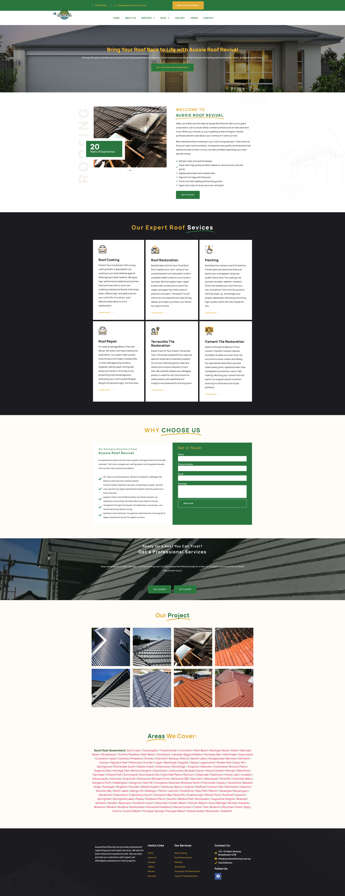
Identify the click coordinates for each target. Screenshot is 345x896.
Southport (163, 754)
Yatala (194, 762)
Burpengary (240, 791)
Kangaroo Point (101, 782)
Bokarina (99, 807)
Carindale (98, 774)
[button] (127, 170)
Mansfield (243, 770)
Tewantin (226, 811)
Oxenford (161, 758)
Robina (184, 758)
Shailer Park (224, 762)
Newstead (211, 778)
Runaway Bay (212, 754)
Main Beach (148, 754)
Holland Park (114, 774)
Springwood (104, 766)
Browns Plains (238, 766)
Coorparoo (161, 782)
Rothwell (228, 795)
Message (182, 483)
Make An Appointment (188, 5)
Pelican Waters (197, 803)
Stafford (200, 787)
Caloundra (161, 803)
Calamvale (202, 774)
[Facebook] (218, 876)
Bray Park (201, 791)
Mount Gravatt (215, 770)
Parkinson (216, 774)
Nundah (134, 787)
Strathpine (187, 791)
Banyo (178, 787)
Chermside (208, 782)
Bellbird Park (186, 799)
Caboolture (121, 795)
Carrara (103, 762)
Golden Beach (178, 803)
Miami (234, 750)
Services (146, 17)
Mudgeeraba (217, 758)
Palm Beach (201, 750)
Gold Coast (133, 750)
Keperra (245, 787)
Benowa (231, 758)
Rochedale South (125, 766)
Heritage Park (121, 770)
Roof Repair (108, 341)
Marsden (206, 766)
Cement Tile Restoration (224, 341)
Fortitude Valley (242, 778)
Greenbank (160, 770)
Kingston (193, 766)
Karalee (112, 803)
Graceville (129, 778)
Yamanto (100, 803)
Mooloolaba (137, 807)
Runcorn (188, 774)
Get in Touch (187, 195)
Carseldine (234, 782)
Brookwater (202, 799)
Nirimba (232, 803)
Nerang (173, 758)
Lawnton (173, 791)
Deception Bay (163, 795)
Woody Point (213, 795)
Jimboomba (176, 770)
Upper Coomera (119, 758)
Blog (163, 17)
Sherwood (143, 778)
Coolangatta (150, 750)
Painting (211, 260)
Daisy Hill (239, 762)
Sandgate (109, 787)
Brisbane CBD (180, 778)
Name (181, 454)
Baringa (221, 803)
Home (116, 17)
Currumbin (185, 750)
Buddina (123, 807)
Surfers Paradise (129, 754)
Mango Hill (136, 791)
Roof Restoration (164, 260)
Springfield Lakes (123, 799)
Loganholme (207, 762)
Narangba (226, 791)
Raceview (125, 803)
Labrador (177, 754)
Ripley (140, 799)
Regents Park (102, 770)
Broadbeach (109, 754)
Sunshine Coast (143, 803)
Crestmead (221, 766)
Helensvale (229, 754)
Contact (208, 17)
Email (180, 473)
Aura (212, 803)
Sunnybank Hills (149, 774)
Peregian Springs (153, 811)
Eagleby (184, 762)
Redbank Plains (155, 799)
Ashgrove (135, 782)
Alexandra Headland (158, 807)
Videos (194, 17)
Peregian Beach (176, 811)
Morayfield (105, 795)
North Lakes (120, 791)
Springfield (104, 799)
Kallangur (151, 791)
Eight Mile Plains (171, 774)
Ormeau (149, 758)
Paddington (120, 782)
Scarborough (195, 795)
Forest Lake (232, 774)
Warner (213, 791)
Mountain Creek (232, 807)
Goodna (172, 799)
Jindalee (246, 774)
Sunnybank (130, 774)
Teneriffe (225, 778)
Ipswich (240, 795)
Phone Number (185, 464)
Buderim (215, 807)
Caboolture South (141, 795)
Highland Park (118, 762)
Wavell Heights (150, 787)
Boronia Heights (141, 770)
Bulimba (174, 782)
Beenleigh (170, 762)
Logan (158, 762)
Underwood (162, 766)
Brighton (122, 787)
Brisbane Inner (161, 778)
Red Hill (148, 782)
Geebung (167, 787)
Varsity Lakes (198, 758)
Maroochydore (182, 807)
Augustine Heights (223, 799)
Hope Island (245, 754)
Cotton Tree (200, 807)
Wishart (230, 770)
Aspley (221, 782)
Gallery (180, 17)
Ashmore (243, 758)
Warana (111, 807)
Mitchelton (232, 787)
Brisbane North (190, 782)
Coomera (101, 758)
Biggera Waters (193, 754)
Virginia (189, 787)
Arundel (148, 762)
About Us (130, 17)
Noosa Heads (195, 811)
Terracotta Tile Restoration (163, 343)
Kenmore (115, 778)
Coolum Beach (132, 811)
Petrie (162, 791)
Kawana (244, 803)
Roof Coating (109, 260)
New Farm (197, 778)
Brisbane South (194, 770)
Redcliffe (179, 795)
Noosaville (212, 811)
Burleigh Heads (219, 750)
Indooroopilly (100, 778)
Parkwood (135, 762)
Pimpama (136, 758)
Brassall (242, 799)
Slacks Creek (145, 766)
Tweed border (168, 750)
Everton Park (215, 787)
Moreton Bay (104, 791)
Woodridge (178, 766)
